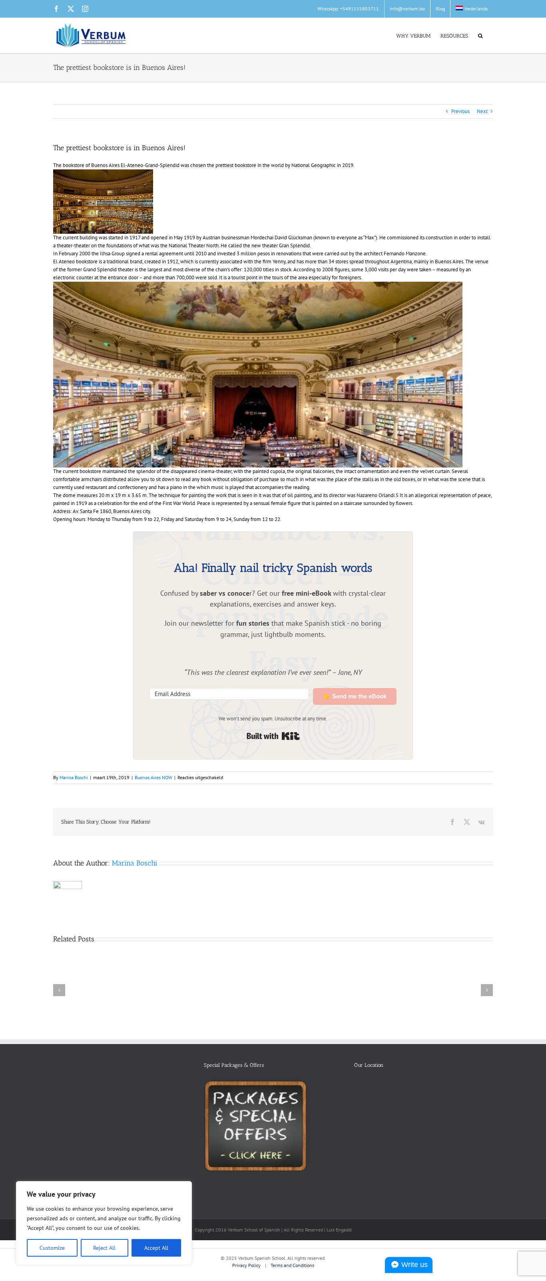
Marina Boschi (74, 777)
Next (482, 111)
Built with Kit (273, 736)
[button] (480, 35)
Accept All (156, 1247)
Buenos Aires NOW (153, 777)
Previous (460, 111)
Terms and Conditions (292, 1265)
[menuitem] (471, 9)
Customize (52, 1247)
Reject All (104, 1247)
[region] (104, 1223)
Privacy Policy (247, 1265)
